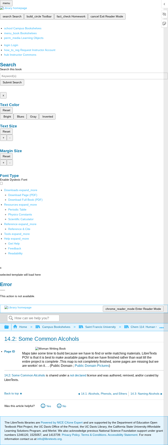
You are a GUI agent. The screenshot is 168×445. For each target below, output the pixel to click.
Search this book (11, 69)
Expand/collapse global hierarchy (9, 327)
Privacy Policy (70, 434)
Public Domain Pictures (92, 365)
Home (23, 326)
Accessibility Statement (122, 434)
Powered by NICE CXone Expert (62, 422)
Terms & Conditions (93, 434)
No (64, 406)
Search (11, 318)
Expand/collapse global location (161, 325)
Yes (48, 406)
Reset (6, 110)
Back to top (11, 393)
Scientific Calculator (21, 219)
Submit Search (12, 82)
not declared (78, 375)
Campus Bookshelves (56, 326)
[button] (14, 248)
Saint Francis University (100, 326)
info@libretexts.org (49, 438)
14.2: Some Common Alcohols (24, 375)
